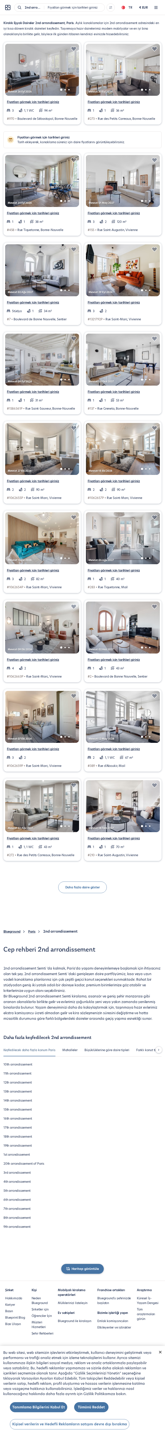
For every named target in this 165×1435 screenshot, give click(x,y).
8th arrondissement (17, 1218)
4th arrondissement (17, 1182)
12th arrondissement (17, 1082)
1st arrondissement (16, 1154)
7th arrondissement (17, 1209)
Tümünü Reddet (91, 1407)
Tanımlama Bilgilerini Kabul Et (38, 1407)
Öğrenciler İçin (42, 1316)
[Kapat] (160, 1352)
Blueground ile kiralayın (74, 1321)
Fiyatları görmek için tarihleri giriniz (33, 102)
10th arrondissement (17, 1064)
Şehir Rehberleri (42, 1333)
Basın (9, 1311)
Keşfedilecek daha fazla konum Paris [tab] (29, 1050)
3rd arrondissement (17, 1172)
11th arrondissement (17, 1073)
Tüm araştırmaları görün (146, 1314)
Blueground (11, 931)
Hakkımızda (13, 1298)
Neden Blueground (40, 1300)
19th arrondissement (17, 1145)
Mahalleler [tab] (70, 1050)
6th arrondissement (17, 1200)
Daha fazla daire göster (82, 887)
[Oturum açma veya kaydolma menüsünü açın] (156, 7)
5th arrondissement (17, 1191)
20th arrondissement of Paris (23, 1163)
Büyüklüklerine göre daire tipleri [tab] (106, 1050)
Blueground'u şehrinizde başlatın (114, 1300)
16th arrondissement (17, 1118)
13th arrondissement (17, 1091)
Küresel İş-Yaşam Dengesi (148, 1300)
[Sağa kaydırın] (158, 1049)
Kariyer (10, 1305)
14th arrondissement (17, 1100)
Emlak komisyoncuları (112, 1321)
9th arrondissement (17, 1227)
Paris (31, 931)
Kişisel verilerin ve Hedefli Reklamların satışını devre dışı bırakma (69, 1424)
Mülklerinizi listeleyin (72, 1303)
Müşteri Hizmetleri (39, 1324)
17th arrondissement (17, 1127)
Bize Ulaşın (13, 1324)
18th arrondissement (17, 1136)
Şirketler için (40, 1309)
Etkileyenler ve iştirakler (114, 1327)
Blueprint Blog (15, 1317)
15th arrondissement (17, 1109)
